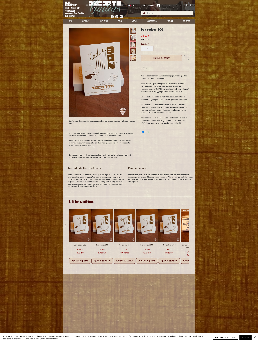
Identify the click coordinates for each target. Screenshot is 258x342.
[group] (129, 236)
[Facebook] (112, 16)
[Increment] (151, 48)
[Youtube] (121, 16)
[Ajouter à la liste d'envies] (186, 58)
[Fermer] (254, 337)
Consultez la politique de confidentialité (41, 338)
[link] (188, 5)
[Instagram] (116, 16)
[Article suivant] (192, 225)
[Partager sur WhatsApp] (148, 132)
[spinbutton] (147, 48)
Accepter (245, 337)
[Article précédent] (65, 225)
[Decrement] (142, 48)
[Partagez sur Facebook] (142, 132)
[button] (134, 21)
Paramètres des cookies (225, 337)
